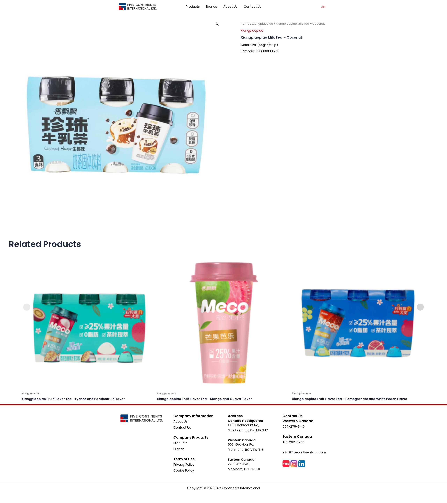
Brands (211, 6)
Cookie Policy (183, 470)
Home (245, 24)
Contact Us (252, 6)
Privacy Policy (183, 464)
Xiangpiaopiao (262, 24)
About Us (230, 6)
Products (193, 6)
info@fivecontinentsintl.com (304, 452)
